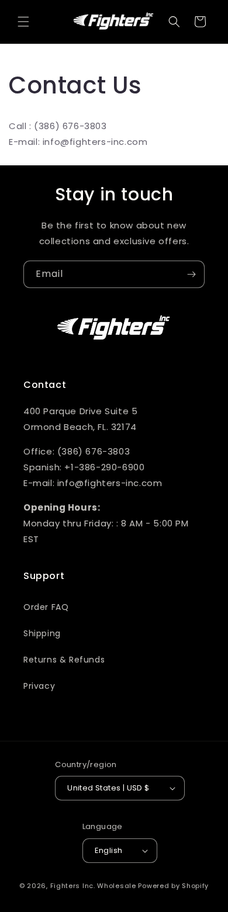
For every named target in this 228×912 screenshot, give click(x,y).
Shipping (42, 633)
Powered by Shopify (173, 885)
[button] (23, 21)
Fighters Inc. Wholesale (93, 885)
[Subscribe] (191, 274)
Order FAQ (45, 607)
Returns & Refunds (64, 659)
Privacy (39, 686)
